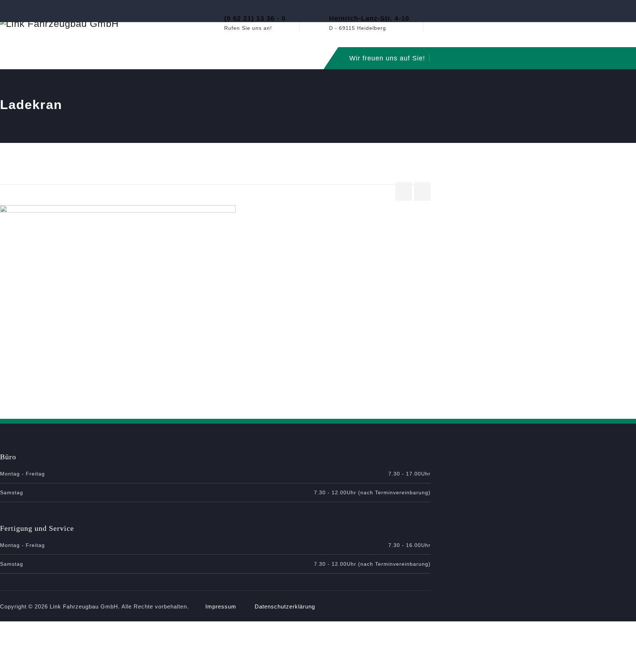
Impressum (220, 606)
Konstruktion (87, 58)
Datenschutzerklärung (285, 606)
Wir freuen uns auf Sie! (387, 58)
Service (134, 58)
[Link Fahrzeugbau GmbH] (59, 23)
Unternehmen (32, 58)
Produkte (175, 58)
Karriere (255, 58)
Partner (215, 58)
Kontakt (294, 58)
